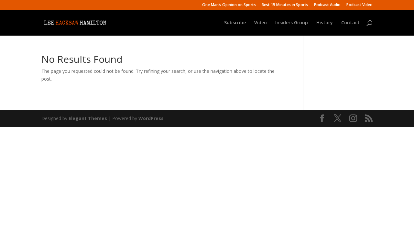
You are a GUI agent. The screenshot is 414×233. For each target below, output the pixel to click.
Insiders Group (291, 23)
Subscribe (235, 23)
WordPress (151, 118)
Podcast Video (359, 5)
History (324, 23)
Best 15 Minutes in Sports (285, 5)
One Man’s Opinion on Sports (229, 5)
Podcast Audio (327, 5)
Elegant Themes (88, 118)
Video (260, 23)
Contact (350, 23)
